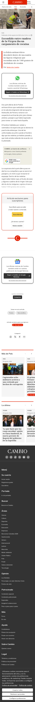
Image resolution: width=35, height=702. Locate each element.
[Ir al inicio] (17, 2)
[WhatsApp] (28, 457)
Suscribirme (17, 214)
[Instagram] (11, 457)
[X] (19, 457)
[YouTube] (23, 457)
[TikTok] (15, 457)
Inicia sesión (17, 226)
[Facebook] (6, 457)
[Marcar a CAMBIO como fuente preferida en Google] (17, 161)
